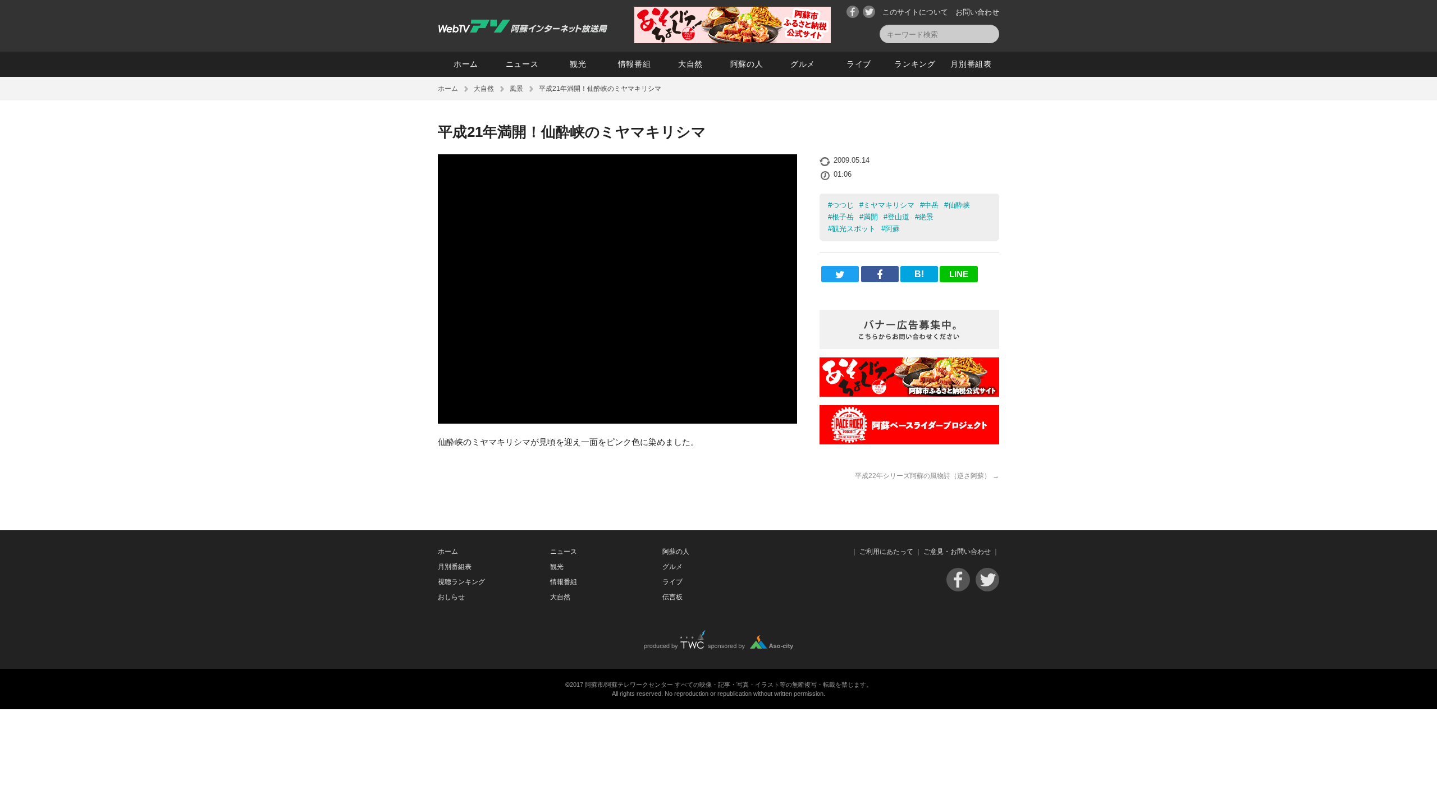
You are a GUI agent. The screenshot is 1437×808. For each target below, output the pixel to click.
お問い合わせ (977, 12)
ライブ (858, 63)
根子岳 (843, 217)
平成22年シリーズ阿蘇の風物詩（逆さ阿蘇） (927, 476)
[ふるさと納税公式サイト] (732, 40)
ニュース (522, 63)
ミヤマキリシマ (888, 205)
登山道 (898, 217)
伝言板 (672, 597)
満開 (870, 217)
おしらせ (451, 597)
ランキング (915, 63)
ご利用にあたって (886, 552)
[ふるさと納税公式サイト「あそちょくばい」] (909, 393)
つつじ (843, 205)
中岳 (931, 205)
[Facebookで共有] (880, 274)
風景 (516, 89)
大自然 (690, 63)
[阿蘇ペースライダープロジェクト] (909, 441)
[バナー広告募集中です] (909, 346)
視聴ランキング (461, 582)
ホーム (466, 63)
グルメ (802, 63)
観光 (578, 63)
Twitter (869, 12)
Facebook (852, 12)
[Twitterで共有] (840, 274)
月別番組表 (971, 63)
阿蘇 (892, 228)
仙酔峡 (959, 205)
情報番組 (634, 63)
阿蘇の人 (746, 63)
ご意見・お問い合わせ (957, 552)
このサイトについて (915, 12)
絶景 (926, 217)
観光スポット (854, 228)
